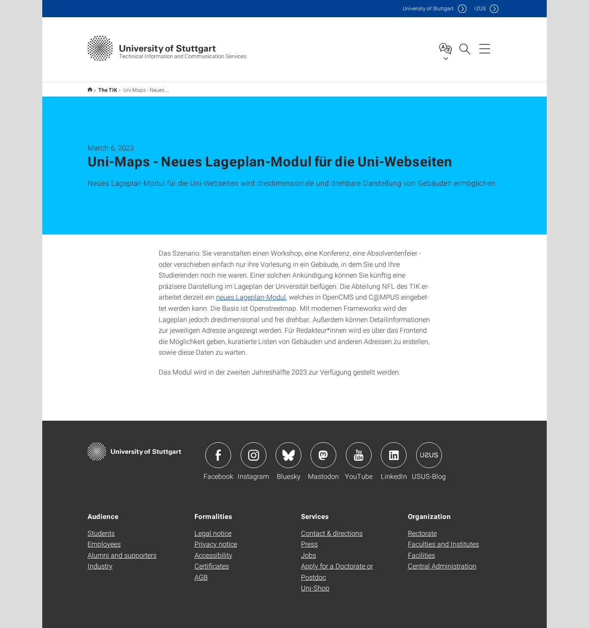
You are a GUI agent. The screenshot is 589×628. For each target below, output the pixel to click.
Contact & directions (332, 532)
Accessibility (213, 554)
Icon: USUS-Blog (429, 455)
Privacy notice (215, 543)
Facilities (421, 554)
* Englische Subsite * (90, 89)
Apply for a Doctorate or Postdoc (337, 571)
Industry (100, 565)
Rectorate (422, 532)
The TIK (107, 89)
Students (101, 532)
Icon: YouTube (359, 455)
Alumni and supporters (122, 554)
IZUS (480, 8)
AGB (201, 576)
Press (309, 543)
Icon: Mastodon (323, 455)
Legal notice (213, 532)
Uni (428, 8)
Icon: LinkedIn (394, 455)
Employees (104, 543)
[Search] (464, 48)
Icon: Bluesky (288, 455)
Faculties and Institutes (443, 543)
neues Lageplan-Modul (251, 296)
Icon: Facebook (218, 455)
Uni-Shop (315, 587)
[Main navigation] (485, 48)
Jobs (308, 554)
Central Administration (442, 565)
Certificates (211, 565)
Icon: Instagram (253, 455)
